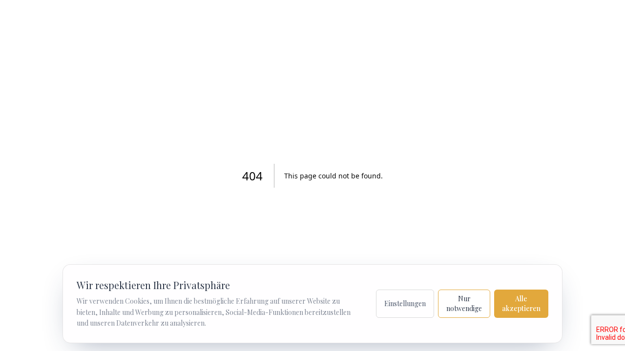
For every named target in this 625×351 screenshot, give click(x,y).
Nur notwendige (464, 303)
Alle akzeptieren (521, 303)
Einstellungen (405, 303)
